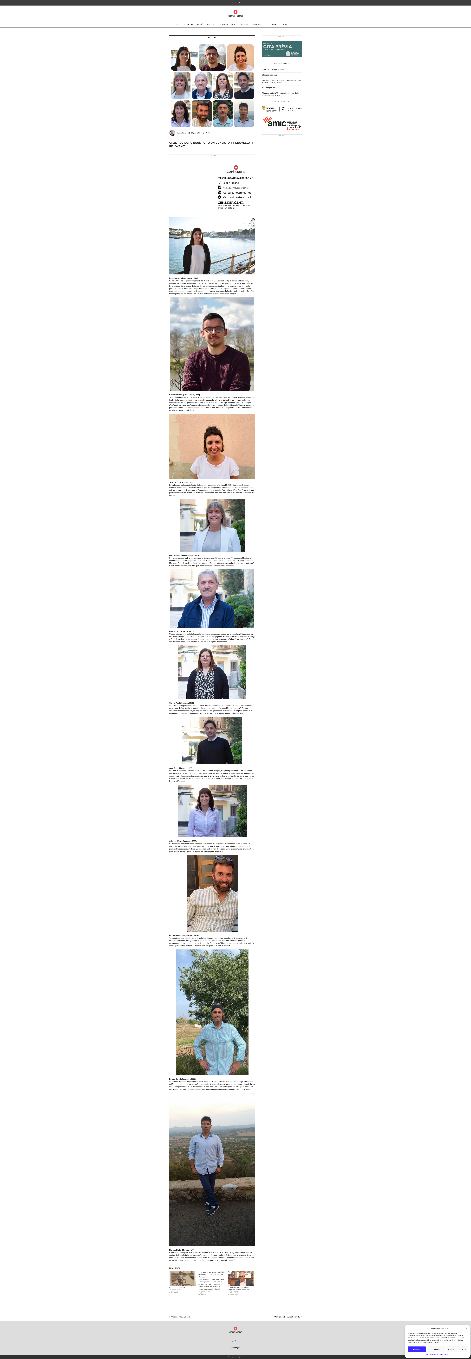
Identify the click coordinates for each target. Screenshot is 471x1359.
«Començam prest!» (270, 88)
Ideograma (239, 1357)
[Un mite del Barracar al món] (182, 1278)
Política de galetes (431, 1354)
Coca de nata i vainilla (179, 1317)
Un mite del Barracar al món (180, 1287)
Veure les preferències (457, 1349)
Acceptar (416, 1349)
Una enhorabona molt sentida (287, 1317)
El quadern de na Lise (270, 75)
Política (208, 133)
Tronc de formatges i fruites (273, 69)
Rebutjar (436, 1349)
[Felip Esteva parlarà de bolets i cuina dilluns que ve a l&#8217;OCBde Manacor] (213, 1283)
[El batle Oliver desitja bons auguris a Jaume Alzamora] (241, 1278)
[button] (466, 1328)
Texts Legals (443, 1354)
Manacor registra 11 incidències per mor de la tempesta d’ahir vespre (280, 94)
